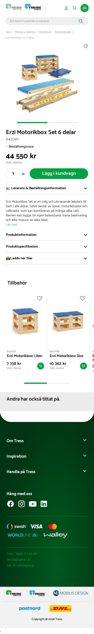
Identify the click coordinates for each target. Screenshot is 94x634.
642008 (54, 351)
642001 (11, 351)
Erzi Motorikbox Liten (24, 356)
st (23, 174)
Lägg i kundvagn (59, 173)
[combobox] (43, 21)
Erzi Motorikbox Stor (67, 356)
